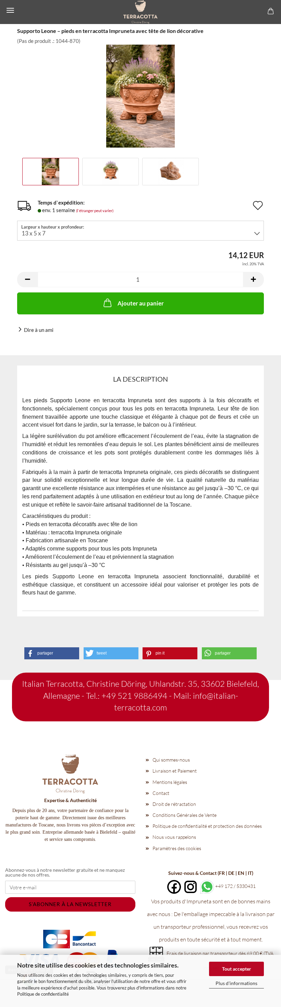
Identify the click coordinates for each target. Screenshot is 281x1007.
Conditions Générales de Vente (184, 815)
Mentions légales (169, 782)
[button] (27, 279)
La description (140, 379)
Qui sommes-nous (171, 760)
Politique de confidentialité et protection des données (207, 826)
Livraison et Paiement (174, 771)
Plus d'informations (236, 983)
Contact (160, 793)
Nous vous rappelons (174, 837)
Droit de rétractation (174, 804)
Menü (10, 10)
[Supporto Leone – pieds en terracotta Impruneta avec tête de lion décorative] (140, 95)
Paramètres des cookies (176, 848)
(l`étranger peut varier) (94, 210)
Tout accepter (236, 969)
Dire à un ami (38, 330)
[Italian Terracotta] (140, 12)
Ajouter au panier (141, 303)
